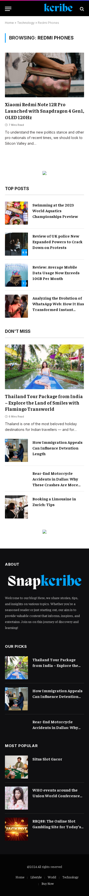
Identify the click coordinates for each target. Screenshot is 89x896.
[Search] (81, 8)
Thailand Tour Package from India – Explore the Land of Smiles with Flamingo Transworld (44, 402)
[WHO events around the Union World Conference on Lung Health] (16, 798)
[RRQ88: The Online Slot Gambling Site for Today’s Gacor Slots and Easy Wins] (16, 829)
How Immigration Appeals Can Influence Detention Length (57, 448)
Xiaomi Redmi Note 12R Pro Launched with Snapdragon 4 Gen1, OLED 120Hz (44, 110)
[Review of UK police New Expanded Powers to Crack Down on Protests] (16, 244)
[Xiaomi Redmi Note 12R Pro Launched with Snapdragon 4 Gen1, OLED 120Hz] (44, 75)
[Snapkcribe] (46, 9)
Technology (26, 23)
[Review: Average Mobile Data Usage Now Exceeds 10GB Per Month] (16, 275)
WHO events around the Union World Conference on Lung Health (56, 795)
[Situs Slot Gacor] (16, 767)
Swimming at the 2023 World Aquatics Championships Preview (55, 210)
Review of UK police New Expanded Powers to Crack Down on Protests (57, 241)
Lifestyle (36, 877)
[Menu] (8, 8)
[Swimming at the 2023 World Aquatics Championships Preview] (16, 213)
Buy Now (48, 883)
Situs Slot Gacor (47, 758)
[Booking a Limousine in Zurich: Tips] (16, 506)
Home (9, 23)
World (52, 877)
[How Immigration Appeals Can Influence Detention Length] (16, 450)
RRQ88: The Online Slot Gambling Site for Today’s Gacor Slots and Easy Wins (57, 826)
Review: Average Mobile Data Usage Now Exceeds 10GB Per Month (56, 272)
